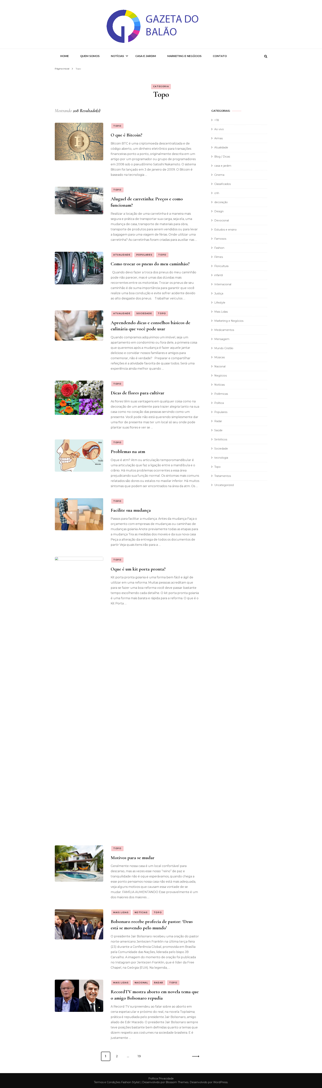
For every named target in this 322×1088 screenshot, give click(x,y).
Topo (117, 126)
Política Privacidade (161, 1078)
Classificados (222, 184)
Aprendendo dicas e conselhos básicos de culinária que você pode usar (150, 326)
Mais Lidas (121, 912)
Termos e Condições (107, 1082)
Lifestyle (219, 302)
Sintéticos (220, 439)
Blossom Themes (177, 1082)
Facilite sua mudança (131, 510)
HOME (64, 56)
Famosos (220, 238)
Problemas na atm (128, 451)
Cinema (219, 175)
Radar (158, 982)
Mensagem (221, 339)
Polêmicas (221, 394)
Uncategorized (224, 485)
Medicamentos (224, 330)
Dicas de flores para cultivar (137, 393)
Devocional (221, 220)
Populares (144, 254)
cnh (216, 193)
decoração (221, 202)
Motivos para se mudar (132, 857)
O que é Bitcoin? (126, 135)
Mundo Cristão (223, 348)
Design (219, 211)
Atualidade (121, 254)
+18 (216, 120)
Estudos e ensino (225, 229)
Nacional (141, 982)
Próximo (194, 1056)
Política (219, 403)
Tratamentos (222, 476)
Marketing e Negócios (184, 56)
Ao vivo (219, 129)
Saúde (218, 430)
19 (140, 1056)
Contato (220, 56)
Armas (218, 138)
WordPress (220, 1082)
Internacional (222, 284)
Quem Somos (90, 56)
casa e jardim (222, 165)
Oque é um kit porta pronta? (138, 569)
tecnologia (221, 457)
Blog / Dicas (222, 156)
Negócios (220, 375)
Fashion (219, 248)
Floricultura (221, 266)
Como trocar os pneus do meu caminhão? (150, 264)
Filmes (218, 257)
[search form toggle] (265, 56)
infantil (218, 275)
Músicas (219, 357)
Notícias (117, 56)
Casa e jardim (145, 56)
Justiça (218, 293)
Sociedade (144, 313)
